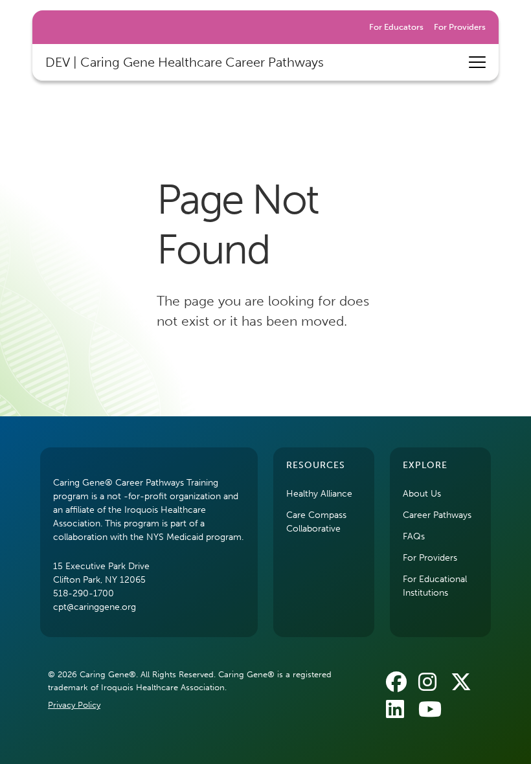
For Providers (460, 27)
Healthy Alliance (319, 493)
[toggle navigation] (477, 62)
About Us (422, 493)
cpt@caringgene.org (94, 606)
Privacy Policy (74, 705)
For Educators (396, 27)
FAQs (414, 536)
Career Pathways (437, 515)
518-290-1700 (83, 593)
